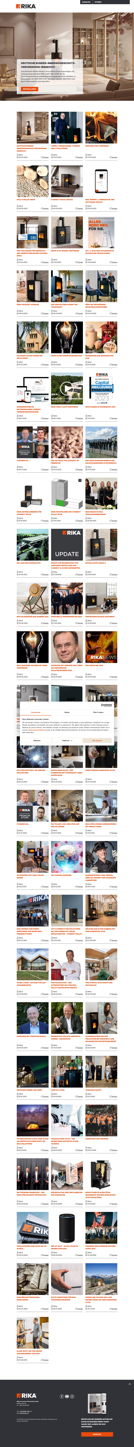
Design (46, 157)
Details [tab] (67, 712)
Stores (98, 2)
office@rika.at (24, 1413)
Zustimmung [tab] (35, 712)
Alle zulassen (97, 740)
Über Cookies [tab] (98, 712)
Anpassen (66, 740)
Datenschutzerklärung (37, 730)
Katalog (86, 2)
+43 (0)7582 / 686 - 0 (25, 1411)
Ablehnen (36, 740)
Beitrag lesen (29, 89)
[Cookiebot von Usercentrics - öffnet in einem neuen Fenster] (102, 705)
